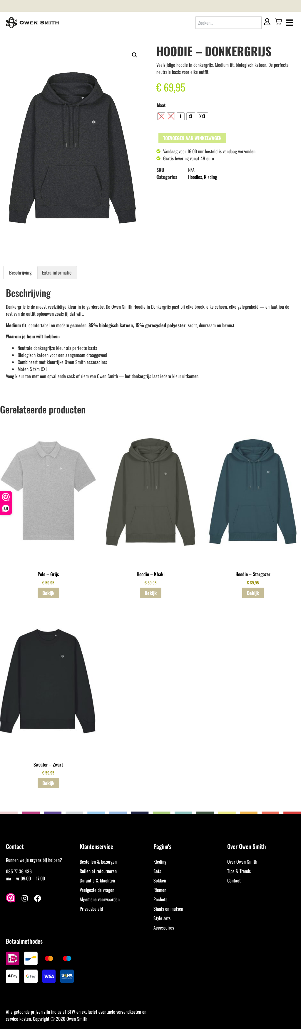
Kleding (210, 176)
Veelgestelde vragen (97, 889)
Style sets (161, 918)
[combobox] (228, 22)
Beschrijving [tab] (20, 272)
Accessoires (163, 927)
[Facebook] (37, 898)
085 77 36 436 (19, 871)
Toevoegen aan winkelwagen (192, 138)
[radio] (161, 116)
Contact (234, 880)
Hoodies (195, 176)
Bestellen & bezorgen (98, 861)
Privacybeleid (91, 908)
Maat (161, 105)
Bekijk (48, 592)
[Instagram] (24, 898)
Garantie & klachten (97, 880)
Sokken (159, 880)
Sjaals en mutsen (168, 908)
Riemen (159, 889)
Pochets (160, 899)
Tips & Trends (239, 871)
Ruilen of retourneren (98, 871)
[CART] (278, 21)
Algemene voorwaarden (100, 899)
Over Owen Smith (242, 861)
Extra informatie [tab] (56, 272)
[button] (134, 55)
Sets (157, 871)
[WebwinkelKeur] (10, 898)
